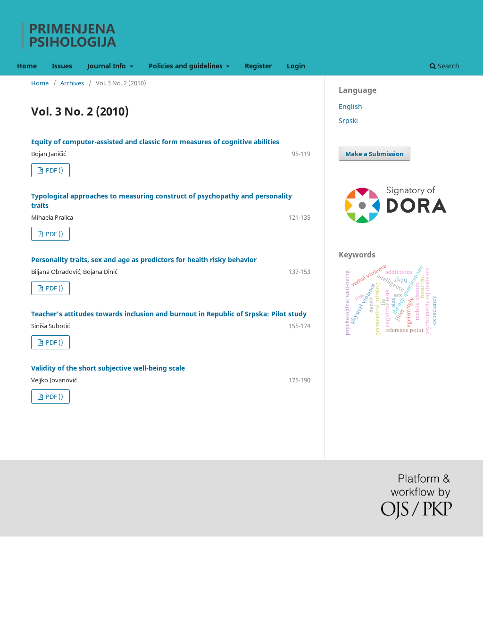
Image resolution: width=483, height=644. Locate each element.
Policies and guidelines (187, 65)
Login (296, 65)
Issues (62, 65)
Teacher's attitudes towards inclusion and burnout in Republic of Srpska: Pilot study (169, 313)
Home (27, 65)
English (350, 106)
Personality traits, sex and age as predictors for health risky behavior (144, 259)
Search (447, 65)
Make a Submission (374, 153)
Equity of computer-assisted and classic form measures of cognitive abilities (155, 141)
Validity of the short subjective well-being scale (108, 367)
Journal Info (107, 65)
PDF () (53, 170)
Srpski (348, 120)
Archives (72, 83)
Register (258, 65)
